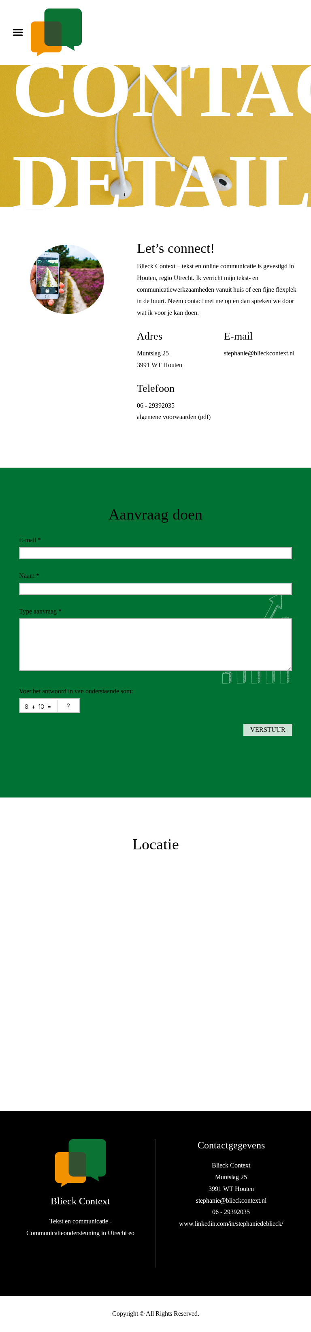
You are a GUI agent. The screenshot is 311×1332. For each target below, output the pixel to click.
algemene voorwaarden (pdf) (174, 416)
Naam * (29, 575)
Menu (20, 32)
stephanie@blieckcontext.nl (259, 353)
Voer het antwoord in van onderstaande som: (76, 691)
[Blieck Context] (80, 1163)
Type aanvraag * (40, 611)
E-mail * (30, 540)
